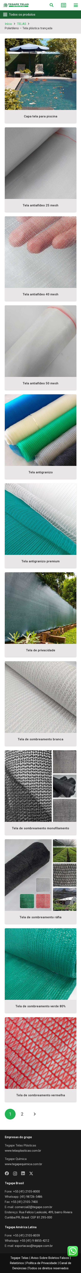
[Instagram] (15, 1173)
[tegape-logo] (16, 5)
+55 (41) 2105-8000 (26, 1191)
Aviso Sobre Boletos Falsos (50, 1258)
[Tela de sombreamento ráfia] (40, 875)
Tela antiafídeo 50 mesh (40, 383)
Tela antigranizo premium (40, 561)
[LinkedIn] (23, 1173)
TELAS (21, 24)
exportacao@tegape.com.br (34, 1246)
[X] (31, 1173)
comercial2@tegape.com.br (33, 1207)
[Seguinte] (34, 1114)
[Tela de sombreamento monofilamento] (40, 786)
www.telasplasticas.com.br (23, 1150)
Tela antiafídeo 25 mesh (40, 205)
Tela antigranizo (40, 472)
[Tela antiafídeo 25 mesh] (40, 163)
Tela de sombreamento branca (40, 739)
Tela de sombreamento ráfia (40, 917)
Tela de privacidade (40, 650)
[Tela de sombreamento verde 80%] (40, 964)
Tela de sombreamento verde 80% (40, 1006)
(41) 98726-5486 (31, 1197)
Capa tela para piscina (40, 116)
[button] (51, 5)
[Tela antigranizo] (40, 430)
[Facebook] (7, 1173)
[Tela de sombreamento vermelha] (40, 1053)
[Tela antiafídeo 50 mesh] (40, 341)
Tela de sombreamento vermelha (40, 1095)
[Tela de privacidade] (40, 608)
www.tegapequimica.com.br (23, 1164)
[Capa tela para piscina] (40, 74)
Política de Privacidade (41, 1263)
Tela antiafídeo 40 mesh (40, 294)
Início (8, 24)
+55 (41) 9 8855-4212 (34, 1241)
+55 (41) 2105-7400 (24, 1202)
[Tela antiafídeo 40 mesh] (40, 252)
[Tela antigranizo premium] (40, 519)
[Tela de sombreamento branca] (40, 697)
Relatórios (17, 1263)
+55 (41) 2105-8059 (26, 1235)
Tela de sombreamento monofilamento (40, 828)
